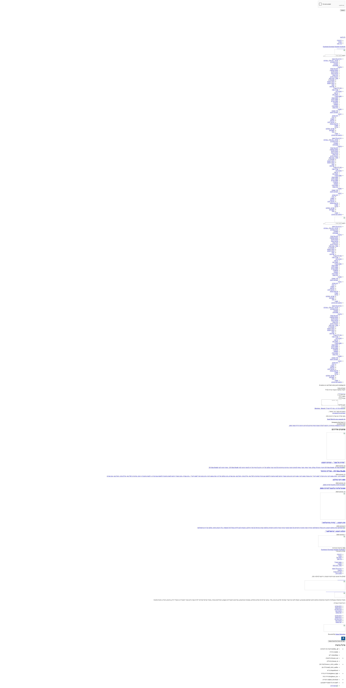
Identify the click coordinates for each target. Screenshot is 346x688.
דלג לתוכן (342, 37)
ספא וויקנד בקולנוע (339, 480)
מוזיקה (336, 127)
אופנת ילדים (334, 99)
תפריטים (332, 86)
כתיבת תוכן (338, 611)
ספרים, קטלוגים (330, 128)
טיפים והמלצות (334, 70)
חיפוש (343, 55)
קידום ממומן (338, 608)
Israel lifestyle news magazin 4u (336, 419)
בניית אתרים (338, 609)
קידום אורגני (338, 606)
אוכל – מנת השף (333, 78)
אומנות (340, 109)
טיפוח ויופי (335, 94)
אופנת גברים (334, 101)
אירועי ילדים (331, 122)
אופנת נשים (335, 98)
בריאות (336, 93)
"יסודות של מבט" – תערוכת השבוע (333, 462)
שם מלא (342, 394)
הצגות (336, 133)
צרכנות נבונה (334, 73)
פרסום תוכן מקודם (336, 135)
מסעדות (336, 64)
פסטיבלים (335, 65)
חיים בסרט (335, 115)
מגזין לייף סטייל (337, 88)
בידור (333, 117)
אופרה (336, 125)
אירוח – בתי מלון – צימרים (331, 60)
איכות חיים (339, 91)
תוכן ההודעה (341, 405)
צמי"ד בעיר (335, 89)
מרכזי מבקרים (334, 62)
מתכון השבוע (330, 81)
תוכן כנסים (339, 612)
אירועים (332, 120)
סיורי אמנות (335, 111)
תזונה (333, 85)
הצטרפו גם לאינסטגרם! (338, 413)
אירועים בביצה (334, 124)
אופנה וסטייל (338, 96)
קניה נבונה (335, 75)
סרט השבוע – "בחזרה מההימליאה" (333, 523)
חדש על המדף (334, 68)
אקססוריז (335, 102)
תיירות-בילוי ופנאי (337, 59)
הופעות (332, 119)
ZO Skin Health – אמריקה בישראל (333, 471)
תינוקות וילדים (334, 77)
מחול (333, 132)
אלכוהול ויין (331, 80)
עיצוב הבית (335, 106)
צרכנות (340, 67)
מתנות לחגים (334, 72)
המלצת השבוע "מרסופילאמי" (335, 531)
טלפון (343, 396)
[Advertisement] (291, 23)
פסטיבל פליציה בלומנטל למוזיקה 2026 (332, 488)
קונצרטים (331, 130)
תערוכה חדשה (334, 112)
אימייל (343, 398)
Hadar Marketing (340, 634)
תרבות (340, 114)
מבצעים (336, 104)
